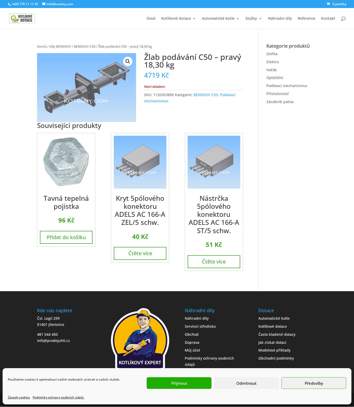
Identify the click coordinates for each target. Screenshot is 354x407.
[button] (127, 61)
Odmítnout (246, 383)
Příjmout (179, 383)
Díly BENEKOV (60, 46)
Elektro (272, 61)
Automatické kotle (218, 19)
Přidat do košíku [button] (66, 237)
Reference (306, 19)
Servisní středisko (200, 326)
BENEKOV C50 (84, 46)
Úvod (150, 19)
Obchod (192, 334)
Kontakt (328, 19)
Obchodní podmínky (276, 358)
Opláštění (274, 77)
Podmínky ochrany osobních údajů (58, 397)
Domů (42, 46)
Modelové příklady (274, 350)
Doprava (192, 342)
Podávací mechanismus (286, 85)
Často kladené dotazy (276, 334)
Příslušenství (277, 93)
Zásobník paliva (280, 101)
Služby (251, 19)
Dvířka (272, 53)
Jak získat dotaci (272, 342)
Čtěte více (140, 253)
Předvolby (314, 383)
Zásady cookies (19, 397)
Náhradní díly (280, 19)
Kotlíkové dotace (176, 19)
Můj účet (192, 350)
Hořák (271, 69)
